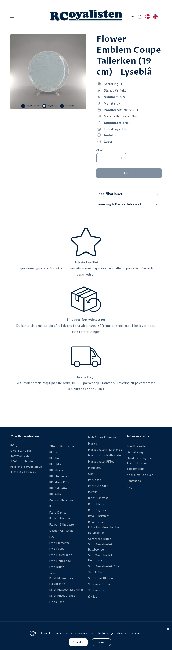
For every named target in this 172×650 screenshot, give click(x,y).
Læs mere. (137, 633)
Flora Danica (57, 512)
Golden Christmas (61, 530)
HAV (52, 537)
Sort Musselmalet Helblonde (100, 557)
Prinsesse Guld (98, 486)
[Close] (168, 629)
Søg (129, 487)
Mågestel (94, 468)
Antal (99, 150)
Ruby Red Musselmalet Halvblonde (103, 530)
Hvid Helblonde (60, 561)
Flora (52, 506)
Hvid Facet (56, 549)
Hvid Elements (59, 543)
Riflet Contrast (98, 498)
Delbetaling (135, 452)
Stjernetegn (96, 590)
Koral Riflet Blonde (62, 596)
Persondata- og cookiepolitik (137, 466)
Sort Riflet (95, 572)
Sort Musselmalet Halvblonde (100, 546)
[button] (12, 16)
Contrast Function (61, 500)
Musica (92, 443)
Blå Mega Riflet (60, 482)
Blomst (54, 452)
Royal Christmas (99, 516)
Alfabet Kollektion (61, 446)
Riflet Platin (96, 504)
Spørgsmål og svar (140, 475)
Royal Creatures (99, 522)
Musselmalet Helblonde (104, 455)
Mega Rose (56, 602)
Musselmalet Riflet (101, 461)
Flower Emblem (60, 518)
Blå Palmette (58, 488)
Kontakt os (134, 481)
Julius (53, 573)
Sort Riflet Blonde (100, 578)
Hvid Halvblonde (60, 555)
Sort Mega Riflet (99, 539)
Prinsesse (94, 480)
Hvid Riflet (56, 567)
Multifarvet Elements (102, 437)
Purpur (92, 492)
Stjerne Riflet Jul (99, 584)
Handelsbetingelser (140, 458)
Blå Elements (58, 476)
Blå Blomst (56, 470)
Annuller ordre (137, 446)
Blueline (55, 458)
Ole (90, 474)
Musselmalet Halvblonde (105, 449)
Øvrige (93, 596)
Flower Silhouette (61, 524)
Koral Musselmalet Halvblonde (62, 580)
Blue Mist (55, 464)
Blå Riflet (55, 494)
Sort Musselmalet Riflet (104, 566)
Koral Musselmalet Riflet (66, 589)
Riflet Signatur (98, 510)
